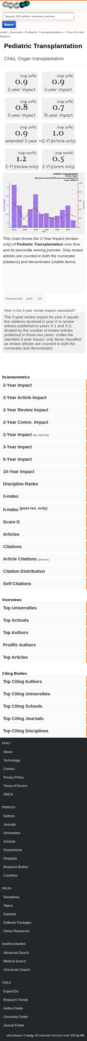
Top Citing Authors (22, 681)
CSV (40, 298)
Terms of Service (15, 786)
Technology (11, 760)
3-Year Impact (17, 446)
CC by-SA (77, 1035)
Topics (8, 905)
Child (9, 58)
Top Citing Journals (23, 718)
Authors (9, 816)
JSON (29, 298)
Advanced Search (16, 952)
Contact (9, 769)
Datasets (9, 914)
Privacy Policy (13, 777)
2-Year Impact (17, 385)
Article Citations (26, 558)
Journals (16, 32)
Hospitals (10, 858)
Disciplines (11, 897)
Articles (11, 534)
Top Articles (15, 657)
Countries (10, 875)
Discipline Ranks (20, 483)
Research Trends (15, 1000)
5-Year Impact (17, 459)
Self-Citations (17, 583)
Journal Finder (13, 1025)
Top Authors (15, 632)
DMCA (8, 794)
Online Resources (16, 931)
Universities (11, 833)
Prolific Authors (19, 644)
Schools (9, 841)
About (7, 752)
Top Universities (20, 607)
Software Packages (17, 922)
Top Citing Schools (22, 706)
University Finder (15, 1017)
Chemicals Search (16, 969)
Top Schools (16, 620)
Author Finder (13, 1008)
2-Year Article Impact (25, 397)
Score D (11, 521)
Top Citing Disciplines (25, 730)
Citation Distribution (24, 571)
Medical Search (14, 961)
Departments (12, 850)
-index (10, 496)
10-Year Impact (18, 471)
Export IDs (10, 991)
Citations (12, 546)
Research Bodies (15, 867)
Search (9, 24)
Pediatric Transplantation (43, 32)
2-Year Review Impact (25, 409)
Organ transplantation (41, 58)
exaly (4, 32)
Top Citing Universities (26, 693)
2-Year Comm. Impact (25, 422)
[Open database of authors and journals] (16, 2)
